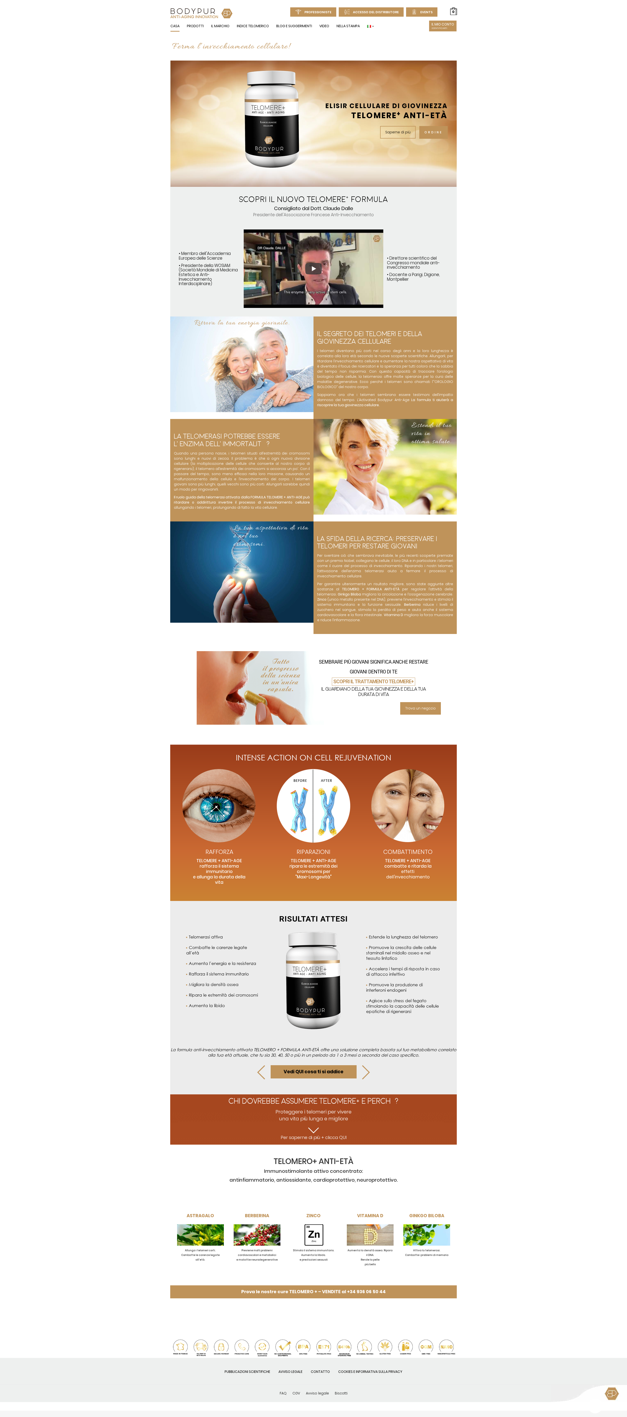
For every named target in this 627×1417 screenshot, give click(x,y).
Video (324, 26)
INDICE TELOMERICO (253, 26)
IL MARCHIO (220, 26)
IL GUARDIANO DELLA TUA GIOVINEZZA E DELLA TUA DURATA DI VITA (373, 691)
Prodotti (195, 26)
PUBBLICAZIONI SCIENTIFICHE (247, 1371)
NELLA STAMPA (348, 26)
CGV (296, 1393)
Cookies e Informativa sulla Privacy (370, 1371)
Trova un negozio (420, 708)
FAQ (283, 1393)
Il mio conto (443, 26)
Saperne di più (397, 132)
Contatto (320, 1371)
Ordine (433, 132)
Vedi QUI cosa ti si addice (313, 1071)
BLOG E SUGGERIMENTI (294, 26)
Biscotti (341, 1393)
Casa (175, 26)
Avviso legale (290, 1371)
